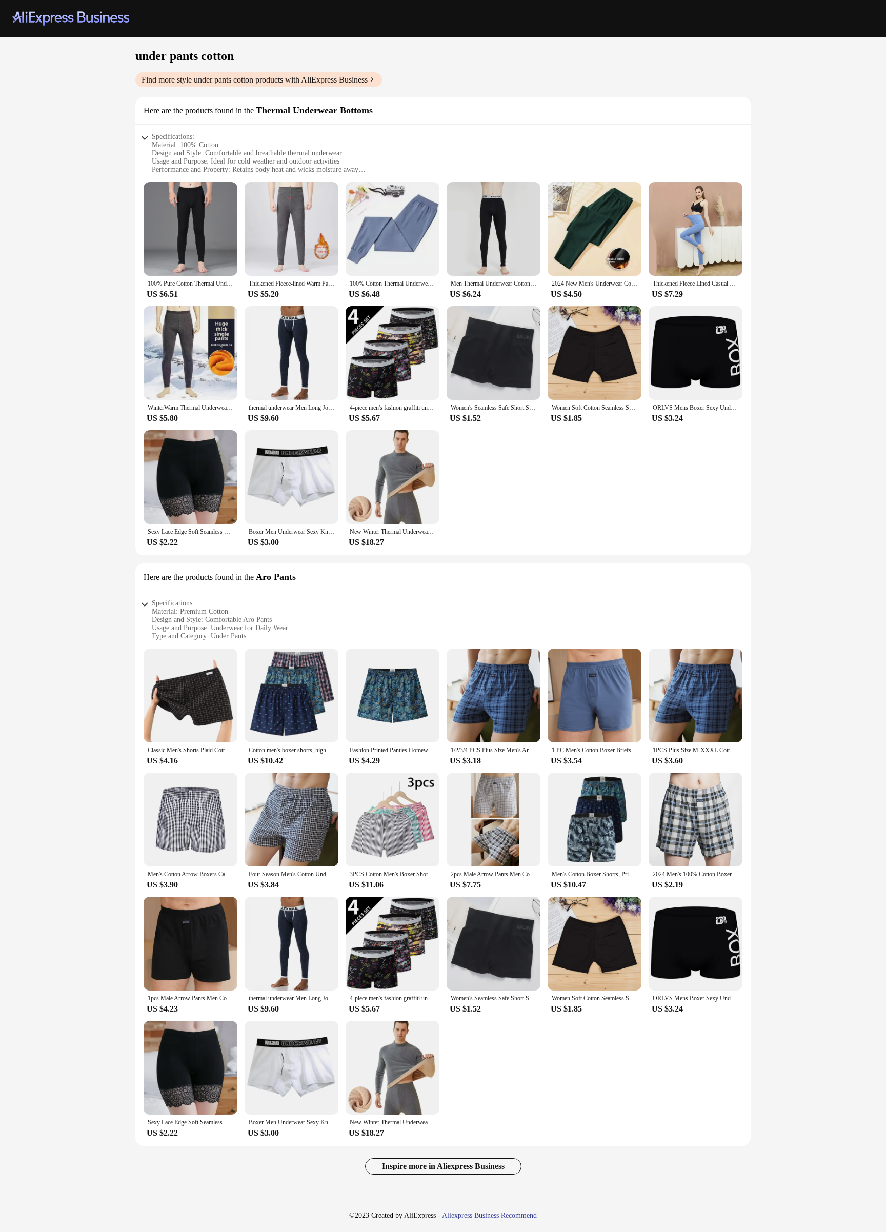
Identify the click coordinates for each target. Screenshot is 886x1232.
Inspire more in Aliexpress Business (443, 1166)
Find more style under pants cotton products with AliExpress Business (255, 79)
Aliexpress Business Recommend (489, 1215)
